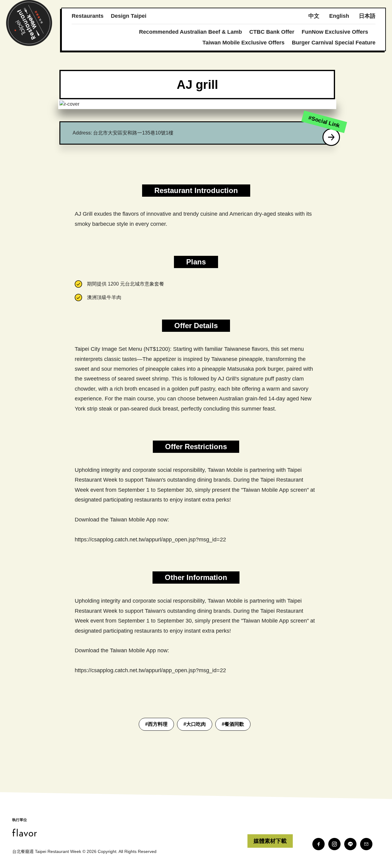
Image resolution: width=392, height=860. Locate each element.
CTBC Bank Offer (271, 32)
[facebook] (318, 844)
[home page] (129, 832)
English (339, 16)
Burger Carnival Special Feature (333, 43)
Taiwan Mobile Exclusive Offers (243, 43)
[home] (29, 23)
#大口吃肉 (194, 724)
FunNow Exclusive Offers (335, 32)
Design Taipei (128, 16)
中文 (313, 16)
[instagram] (334, 844)
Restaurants (88, 16)
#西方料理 (156, 724)
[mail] (366, 844)
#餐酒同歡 (233, 724)
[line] (350, 844)
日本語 (367, 16)
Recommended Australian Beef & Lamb (190, 32)
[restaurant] (331, 137)
